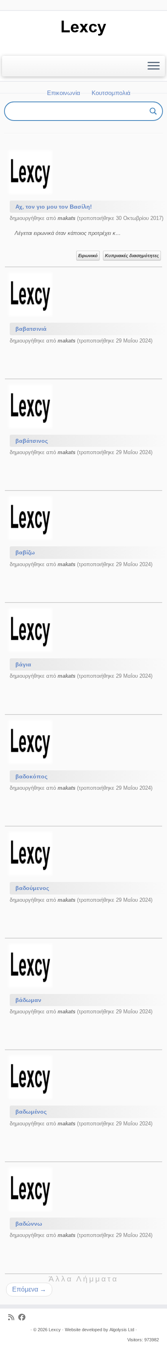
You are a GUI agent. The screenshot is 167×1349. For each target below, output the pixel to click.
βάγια (23, 664)
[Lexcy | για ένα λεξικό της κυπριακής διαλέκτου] (83, 27)
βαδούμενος (32, 888)
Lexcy (55, 1329)
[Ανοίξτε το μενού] (154, 66)
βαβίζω (25, 552)
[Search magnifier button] (153, 111)
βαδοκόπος (31, 776)
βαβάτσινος (31, 441)
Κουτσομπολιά (111, 92)
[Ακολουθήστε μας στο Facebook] (24, 1317)
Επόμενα (29, 1289)
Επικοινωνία (63, 92)
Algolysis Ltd (121, 1329)
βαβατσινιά (31, 329)
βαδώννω (28, 1223)
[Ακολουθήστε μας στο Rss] (13, 1317)
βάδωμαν (28, 1000)
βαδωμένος (31, 1111)
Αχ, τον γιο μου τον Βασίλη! (53, 206)
